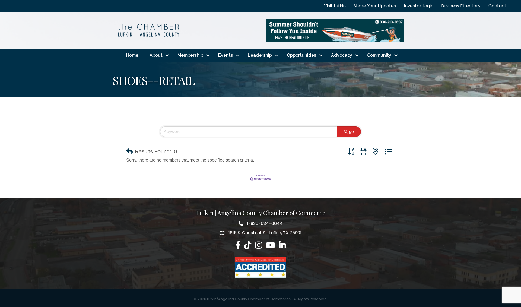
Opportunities (301, 55)
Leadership (260, 55)
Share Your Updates (375, 6)
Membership (190, 55)
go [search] (351, 131)
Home (132, 55)
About (156, 55)
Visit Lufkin (335, 6)
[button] (129, 151)
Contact (497, 6)
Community (379, 55)
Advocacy (341, 55)
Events (225, 55)
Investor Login (418, 6)
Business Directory (461, 6)
